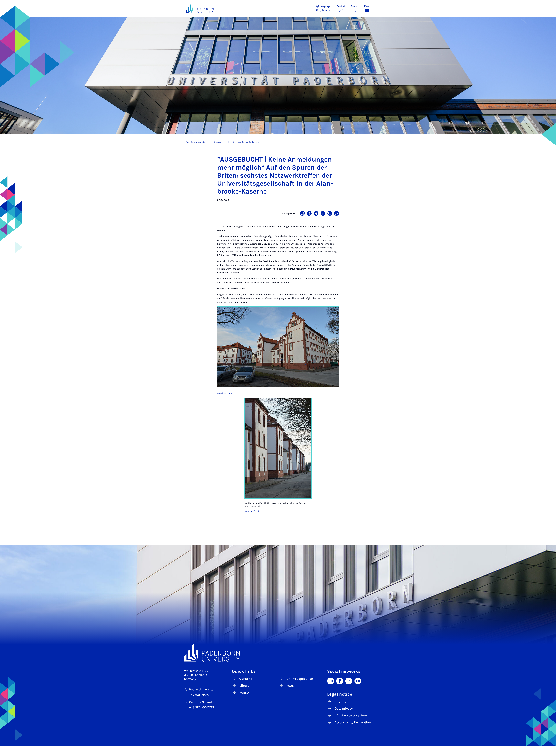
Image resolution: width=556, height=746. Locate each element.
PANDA (244, 692)
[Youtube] (357, 681)
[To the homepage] (200, 8)
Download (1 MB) (224, 393)
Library (244, 686)
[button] (325, 8)
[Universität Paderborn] (278, 653)
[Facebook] (339, 681)
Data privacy (344, 708)
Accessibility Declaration (353, 722)
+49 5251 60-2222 (202, 707)
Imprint (340, 701)
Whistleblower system (351, 715)
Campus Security (201, 702)
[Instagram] (330, 681)
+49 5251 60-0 (199, 694)
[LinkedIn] (348, 681)
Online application (299, 679)
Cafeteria (246, 679)
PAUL (290, 686)
